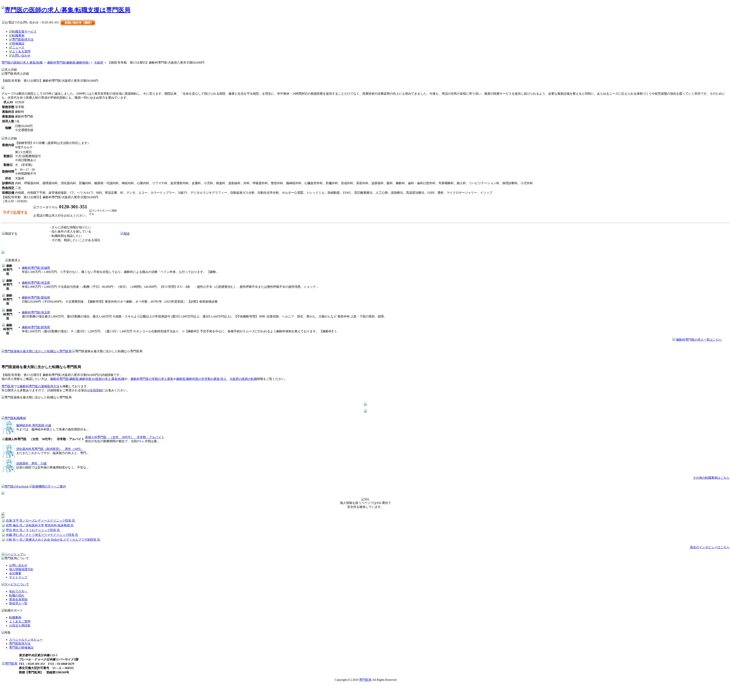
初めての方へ (18, 591)
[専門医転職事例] (14, 418)
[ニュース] (16, 47)
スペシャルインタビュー (26, 639)
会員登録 (96, 390)
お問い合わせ (18, 565)
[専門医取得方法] (21, 39)
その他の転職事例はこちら (711, 477)
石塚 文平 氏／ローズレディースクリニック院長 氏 (40, 520)
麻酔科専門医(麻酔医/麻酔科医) (68, 62)
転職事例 (15, 617)
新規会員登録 (18, 599)
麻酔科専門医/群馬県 (36, 327)
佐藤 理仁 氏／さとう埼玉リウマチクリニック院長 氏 (42, 534)
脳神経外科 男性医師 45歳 (33, 425)
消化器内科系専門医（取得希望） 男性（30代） (49, 449)
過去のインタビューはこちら (709, 547)
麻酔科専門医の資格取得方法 (39, 386)
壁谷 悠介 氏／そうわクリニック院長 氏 (33, 530)
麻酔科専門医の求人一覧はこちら (699, 339)
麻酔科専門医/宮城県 (36, 267)
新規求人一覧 (18, 603)
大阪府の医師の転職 (243, 378)
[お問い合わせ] (19, 55)
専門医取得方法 (19, 643)
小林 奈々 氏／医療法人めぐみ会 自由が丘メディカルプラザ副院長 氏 (53, 539)
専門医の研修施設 (21, 647)
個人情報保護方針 (21, 569)
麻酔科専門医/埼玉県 (36, 282)
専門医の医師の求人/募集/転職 (22, 62)
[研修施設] (16, 43)
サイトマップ (18, 577)
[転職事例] (16, 35)
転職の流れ (16, 595)
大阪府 (98, 62)
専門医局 (8, 386)
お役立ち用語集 (19, 625)
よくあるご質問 (19, 621)
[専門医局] (9, 663)
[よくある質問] (19, 51)
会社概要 (15, 573)
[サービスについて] (15, 584)
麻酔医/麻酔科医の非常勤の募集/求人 (201, 378)
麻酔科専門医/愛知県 (36, 297)
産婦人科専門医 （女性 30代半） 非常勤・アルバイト (124, 437)
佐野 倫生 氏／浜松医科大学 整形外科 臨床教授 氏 (40, 525)
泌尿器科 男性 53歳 (31, 463)
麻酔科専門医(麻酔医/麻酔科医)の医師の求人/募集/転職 (87, 378)
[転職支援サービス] (23, 31)
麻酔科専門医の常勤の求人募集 (152, 378)
